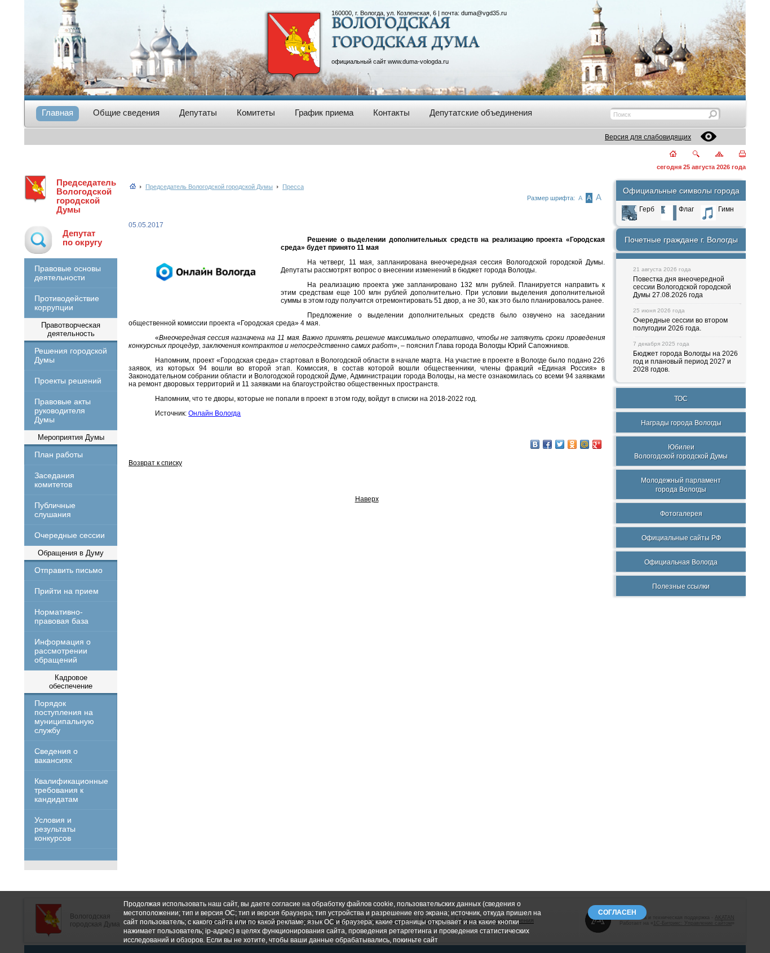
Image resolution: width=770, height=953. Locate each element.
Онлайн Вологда (214, 413)
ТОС (681, 399)
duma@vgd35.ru (484, 13)
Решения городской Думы (70, 355)
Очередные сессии (69, 535)
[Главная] (666, 155)
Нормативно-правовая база (61, 616)
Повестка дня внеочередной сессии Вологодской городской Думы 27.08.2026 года (682, 287)
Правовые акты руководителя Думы (62, 410)
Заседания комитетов (54, 480)
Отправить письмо (68, 570)
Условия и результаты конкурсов (55, 828)
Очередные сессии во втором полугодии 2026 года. (680, 324)
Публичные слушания (55, 510)
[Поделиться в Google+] (596, 444)
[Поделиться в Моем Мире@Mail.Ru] (584, 444)
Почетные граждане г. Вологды (681, 239)
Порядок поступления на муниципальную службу (64, 717)
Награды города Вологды (681, 423)
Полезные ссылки (681, 586)
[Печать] (736, 155)
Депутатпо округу (82, 238)
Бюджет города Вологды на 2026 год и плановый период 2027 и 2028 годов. (685, 361)
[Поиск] (689, 155)
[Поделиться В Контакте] (534, 444)
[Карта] (712, 155)
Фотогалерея (681, 514)
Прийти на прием (66, 590)
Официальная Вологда (681, 562)
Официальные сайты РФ (681, 538)
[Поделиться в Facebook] (547, 444)
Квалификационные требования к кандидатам (70, 790)
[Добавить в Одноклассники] (572, 444)
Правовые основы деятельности (67, 273)
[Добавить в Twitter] (559, 444)
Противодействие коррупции (66, 303)
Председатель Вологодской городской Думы (86, 196)
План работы (58, 454)
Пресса (293, 186)
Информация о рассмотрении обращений (62, 650)
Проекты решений (67, 380)
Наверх (367, 499)
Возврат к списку (155, 463)
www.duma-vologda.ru (418, 61)
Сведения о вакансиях (56, 756)
